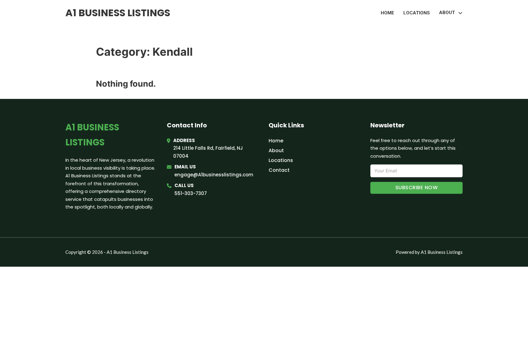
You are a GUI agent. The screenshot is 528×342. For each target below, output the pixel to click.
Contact (279, 170)
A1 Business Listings (117, 13)
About (276, 150)
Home (387, 13)
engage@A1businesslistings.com (213, 174)
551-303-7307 (190, 193)
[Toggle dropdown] (460, 13)
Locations (416, 13)
